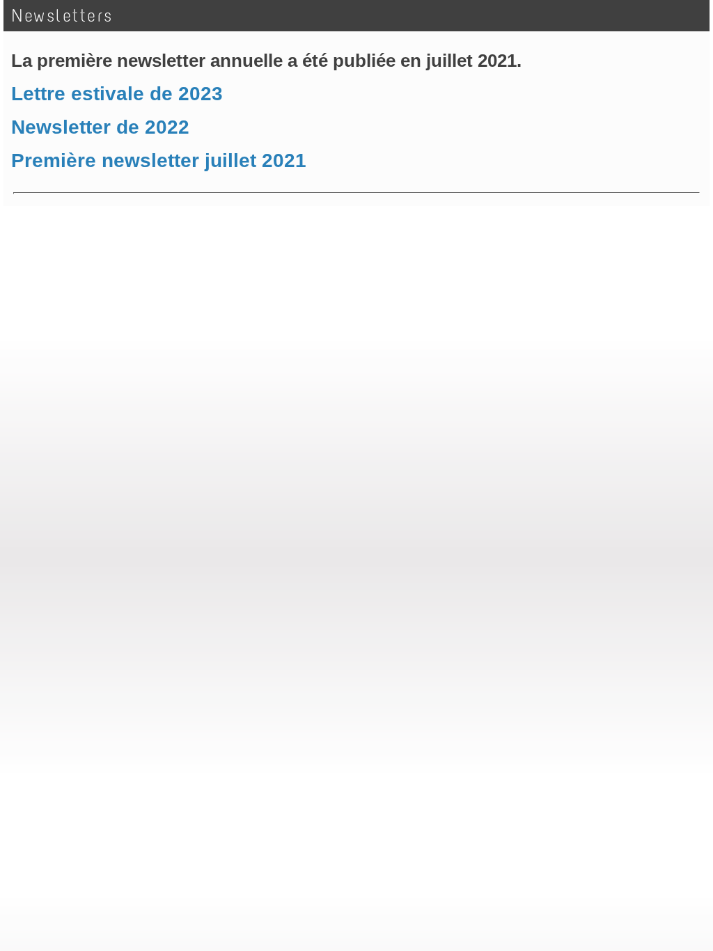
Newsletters (62, 15)
